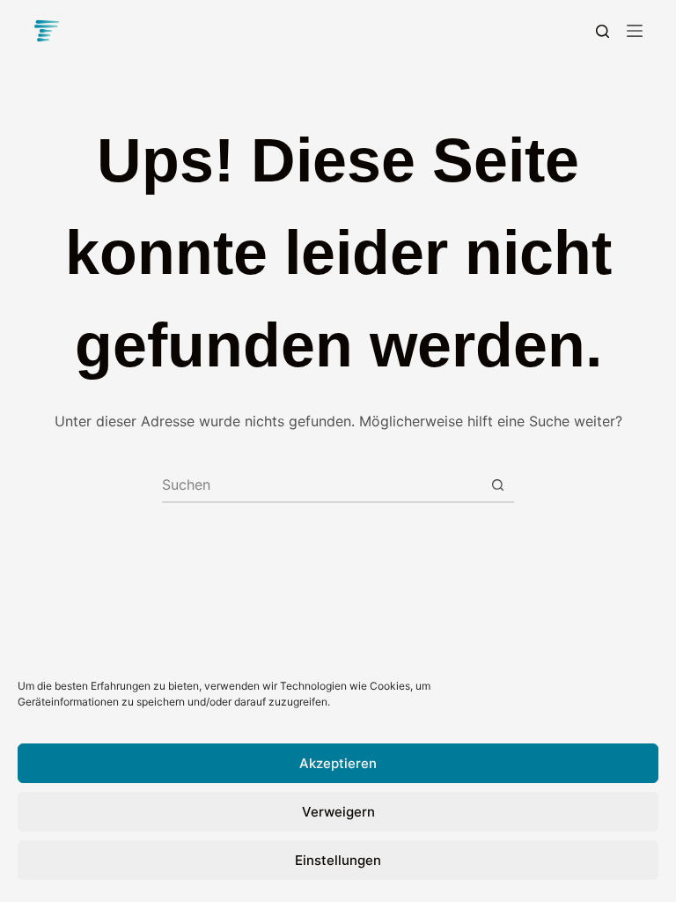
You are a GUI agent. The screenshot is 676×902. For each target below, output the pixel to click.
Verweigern (338, 811)
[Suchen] (602, 31)
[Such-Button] (497, 484)
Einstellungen (338, 860)
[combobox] (321, 484)
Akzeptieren (338, 763)
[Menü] (635, 31)
